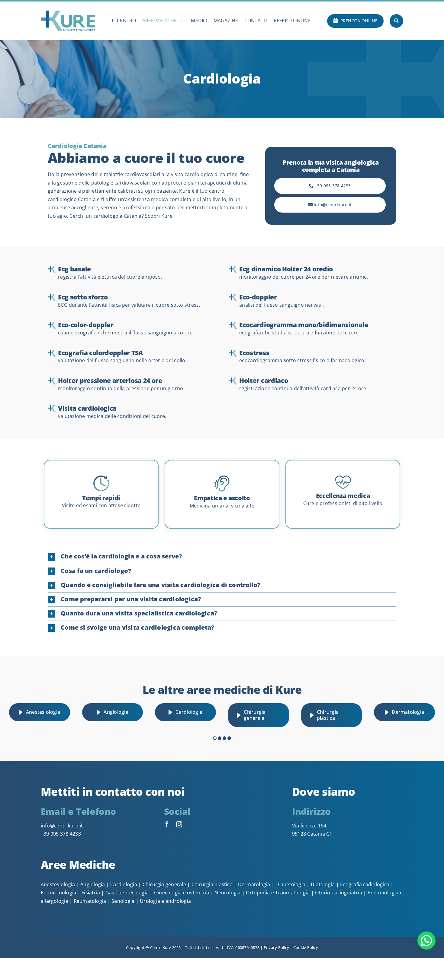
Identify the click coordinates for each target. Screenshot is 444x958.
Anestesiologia (58, 884)
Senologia (122, 901)
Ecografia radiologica (364, 884)
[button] (396, 21)
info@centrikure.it (62, 825)
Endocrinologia (58, 892)
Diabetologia (290, 884)
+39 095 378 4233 (61, 833)
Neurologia (227, 892)
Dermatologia (254, 884)
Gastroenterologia (127, 892)
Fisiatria (91, 892)
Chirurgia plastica (212, 884)
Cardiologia (123, 884)
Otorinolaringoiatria (338, 892)
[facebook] (167, 824)
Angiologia (92, 884)
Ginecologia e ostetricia (181, 892)
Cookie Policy (305, 947)
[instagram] (179, 824)
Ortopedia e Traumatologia (278, 892)
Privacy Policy (276, 947)
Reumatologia (90, 901)
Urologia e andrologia (165, 901)
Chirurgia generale (164, 884)
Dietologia (323, 884)
